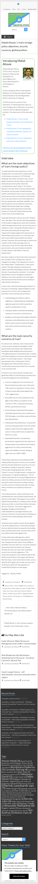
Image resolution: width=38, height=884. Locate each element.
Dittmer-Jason (9, 781)
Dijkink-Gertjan (22, 779)
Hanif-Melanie (8, 793)
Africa (7, 586)
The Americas (17, 596)
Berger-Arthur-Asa (24, 763)
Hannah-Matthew (23, 793)
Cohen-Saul (23, 772)
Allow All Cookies (19, 876)
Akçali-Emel (26, 761)
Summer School (32, 9)
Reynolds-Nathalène (19, 805)
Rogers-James (9, 808)
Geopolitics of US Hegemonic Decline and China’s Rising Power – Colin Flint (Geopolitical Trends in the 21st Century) (18, 735)
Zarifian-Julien (6, 815)
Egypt (18, 588)
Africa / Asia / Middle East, (18, 586)
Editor (14, 9)
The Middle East (27, 596)
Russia (9, 596)
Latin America (21, 591)
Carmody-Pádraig (16, 769)
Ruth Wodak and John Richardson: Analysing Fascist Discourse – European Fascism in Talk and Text (17, 658)
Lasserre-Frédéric (17, 797)
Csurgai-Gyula (19, 777)
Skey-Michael (24, 808)
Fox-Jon (31, 791)
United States (7, 599)
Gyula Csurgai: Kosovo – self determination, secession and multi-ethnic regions (18, 674)
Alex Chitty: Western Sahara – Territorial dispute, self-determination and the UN (17, 611)
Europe (22, 588)
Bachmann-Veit (8, 763)
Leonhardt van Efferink (12, 582)
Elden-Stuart (13, 788)
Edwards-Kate (27, 784)
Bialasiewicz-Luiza (9, 765)
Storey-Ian (22, 811)
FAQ (18, 9)
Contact (24, 9)
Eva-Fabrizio (7, 791)
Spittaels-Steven (9, 811)
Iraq (11, 591)
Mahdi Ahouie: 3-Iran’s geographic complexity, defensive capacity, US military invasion (18, 131)
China (13, 588)
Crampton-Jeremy (9, 774)
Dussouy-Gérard (10, 783)
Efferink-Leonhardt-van (17, 787)
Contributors (7, 9)
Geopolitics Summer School (10, 698)
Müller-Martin (17, 801)
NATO (20, 593)
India (4, 591)
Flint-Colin (20, 790)
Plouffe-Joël (11, 803)
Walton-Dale (23, 812)
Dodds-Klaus (24, 781)
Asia (9, 588)
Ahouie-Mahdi (15, 573)
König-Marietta (19, 795)
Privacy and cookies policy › (23, 871)
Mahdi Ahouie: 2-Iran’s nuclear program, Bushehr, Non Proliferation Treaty (19, 122)
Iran (8, 591)
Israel (15, 591)
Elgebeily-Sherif (28, 789)
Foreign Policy (30, 588)
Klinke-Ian (6, 795)
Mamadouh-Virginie (12, 799)
